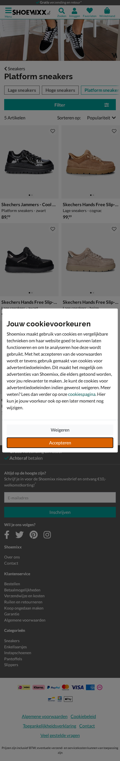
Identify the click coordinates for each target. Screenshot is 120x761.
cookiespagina (81, 394)
